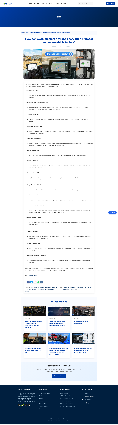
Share (68, 46)
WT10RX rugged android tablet (67, 406)
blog (59, 16)
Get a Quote (112, 212)
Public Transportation (44, 393)
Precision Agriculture (44, 406)
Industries (44, 3)
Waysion (59, 418)
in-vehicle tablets (32, 275)
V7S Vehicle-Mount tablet (66, 398)
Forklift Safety (42, 401)
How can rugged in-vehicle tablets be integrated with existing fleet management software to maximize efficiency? (41, 289)
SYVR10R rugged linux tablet (67, 401)
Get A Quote (110, 3)
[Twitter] (22, 405)
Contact (63, 3)
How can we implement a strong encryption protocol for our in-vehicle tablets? (50, 32)
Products (36, 3)
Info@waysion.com (89, 403)
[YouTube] (29, 405)
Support (57, 3)
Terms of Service (66, 420)
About (51, 3)
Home (30, 3)
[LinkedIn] (19, 405)
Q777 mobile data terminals (67, 396)
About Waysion (64, 393)
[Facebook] (26, 405)
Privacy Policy (57, 420)
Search (41, 409)
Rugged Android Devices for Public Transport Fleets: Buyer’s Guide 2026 (83, 351)
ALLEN (54, 46)
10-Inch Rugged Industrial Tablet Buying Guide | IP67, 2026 (33, 351)
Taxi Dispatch (42, 403)
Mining (41, 398)
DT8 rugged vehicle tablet (66, 403)
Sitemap (50, 420)
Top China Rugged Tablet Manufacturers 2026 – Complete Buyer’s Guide (57, 323)
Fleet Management (44, 396)
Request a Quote (59, 376)
